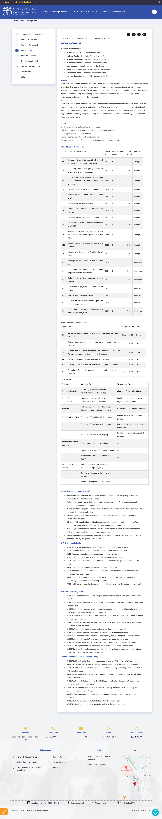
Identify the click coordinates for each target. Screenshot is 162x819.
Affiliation (25, 77)
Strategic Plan (26, 50)
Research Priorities (28, 55)
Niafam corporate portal (141, 810)
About (105, 11)
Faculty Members (60, 762)
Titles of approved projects (28, 762)
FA (159, 2)
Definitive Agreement (29, 45)
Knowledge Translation (60, 11)
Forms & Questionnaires (31, 66)
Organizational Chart (29, 61)
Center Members (118, 11)
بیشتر (46, 11)
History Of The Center (29, 39)
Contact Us (57, 757)
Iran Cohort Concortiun (97, 764)
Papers (55, 767)
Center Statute (26, 71)
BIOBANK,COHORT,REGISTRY (86, 11)
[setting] (4, 811)
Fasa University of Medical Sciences (20, 2)
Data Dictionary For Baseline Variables (29, 769)
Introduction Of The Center (32, 34)
